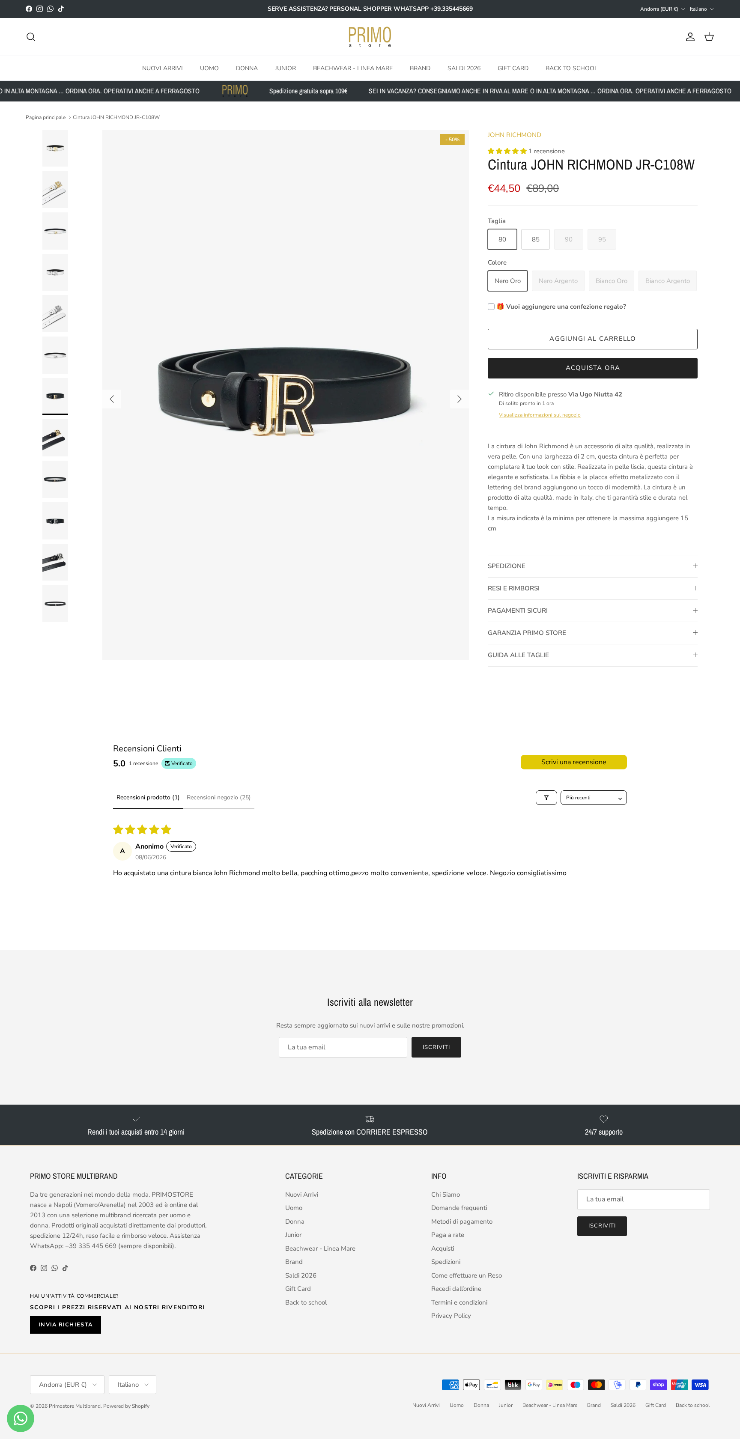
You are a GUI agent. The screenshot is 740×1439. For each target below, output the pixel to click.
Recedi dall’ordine (456, 1288)
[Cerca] (31, 37)
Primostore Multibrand (75, 1406)
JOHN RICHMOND (514, 135)
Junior (285, 68)
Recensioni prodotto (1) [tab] (148, 797)
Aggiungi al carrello (592, 338)
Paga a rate (447, 1234)
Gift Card (513, 68)
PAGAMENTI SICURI (518, 610)
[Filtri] (546, 797)
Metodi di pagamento (461, 1221)
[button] (508, 151)
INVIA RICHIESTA (65, 1325)
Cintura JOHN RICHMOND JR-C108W (116, 117)
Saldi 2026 (464, 68)
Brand (420, 68)
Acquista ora (593, 367)
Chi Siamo (445, 1194)
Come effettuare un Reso (466, 1275)
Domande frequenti (459, 1208)
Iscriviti (436, 1047)
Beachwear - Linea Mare (353, 68)
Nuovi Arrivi (162, 68)
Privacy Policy (451, 1315)
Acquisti (442, 1248)
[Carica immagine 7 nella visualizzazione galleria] (285, 395)
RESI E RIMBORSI (514, 588)
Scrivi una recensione (573, 762)
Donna (247, 68)
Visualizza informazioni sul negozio (540, 414)
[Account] (688, 37)
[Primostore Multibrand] (370, 37)
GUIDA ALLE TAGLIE (518, 655)
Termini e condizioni (459, 1302)
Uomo (209, 68)
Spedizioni (445, 1261)
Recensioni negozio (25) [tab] (219, 797)
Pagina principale (46, 117)
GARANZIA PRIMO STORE (527, 633)
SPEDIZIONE (506, 566)
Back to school (572, 68)
